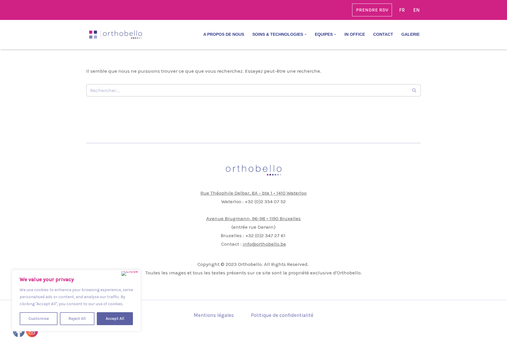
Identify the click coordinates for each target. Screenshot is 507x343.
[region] (76, 300)
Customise (38, 318)
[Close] (129, 273)
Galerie (410, 34)
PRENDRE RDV (372, 10)
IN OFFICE (354, 34)
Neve (92, 335)
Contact (383, 34)
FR (402, 10)
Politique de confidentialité (282, 315)
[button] (306, 34)
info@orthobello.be (264, 244)
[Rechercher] (414, 90)
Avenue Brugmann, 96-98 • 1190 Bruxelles (253, 218)
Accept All (115, 318)
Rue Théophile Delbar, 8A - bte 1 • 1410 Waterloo (253, 193)
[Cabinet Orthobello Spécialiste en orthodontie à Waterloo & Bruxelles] (115, 34)
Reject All (77, 318)
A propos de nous (223, 34)
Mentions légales (214, 315)
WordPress (143, 335)
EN (416, 10)
